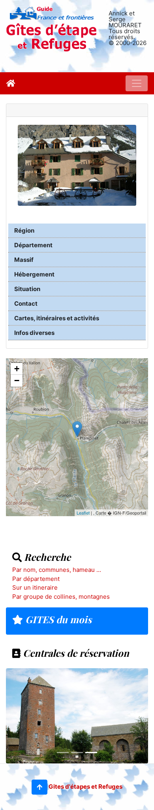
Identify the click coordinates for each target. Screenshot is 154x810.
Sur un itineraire (35, 587)
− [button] (16, 380)
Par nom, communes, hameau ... (56, 569)
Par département (36, 579)
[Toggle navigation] (137, 83)
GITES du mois (57, 619)
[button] (39, 787)
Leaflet (83, 512)
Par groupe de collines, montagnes (61, 596)
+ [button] (16, 369)
